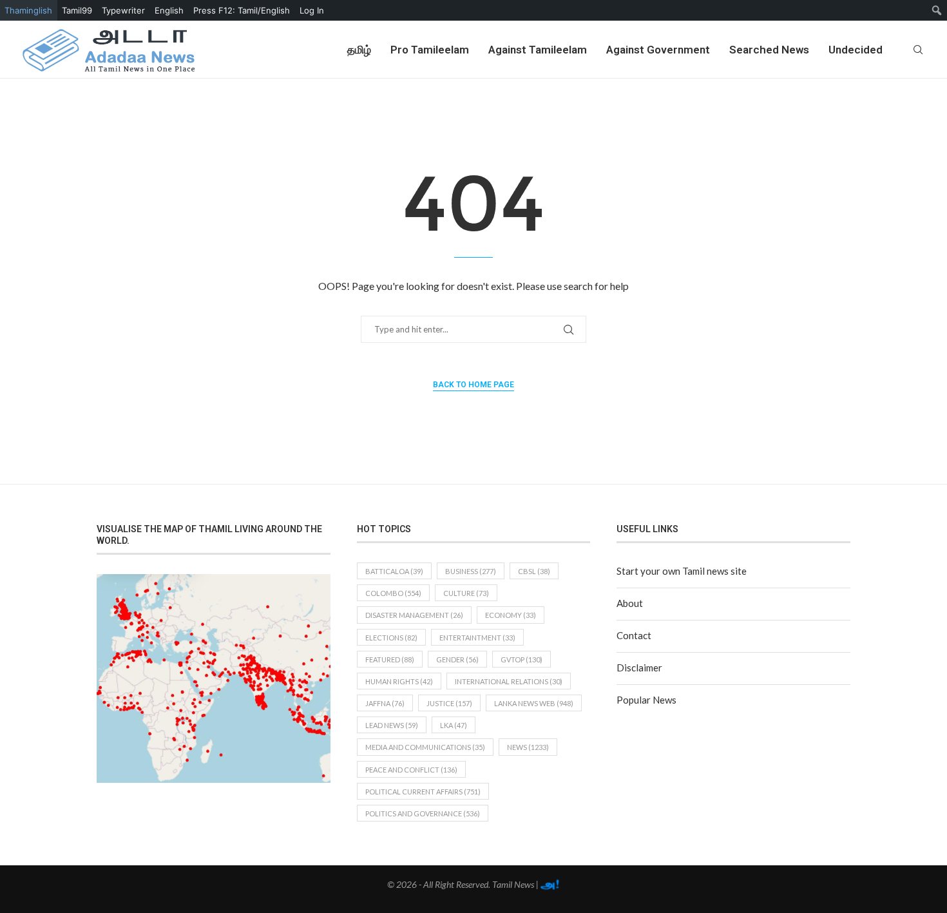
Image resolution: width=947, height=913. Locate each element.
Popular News (646, 700)
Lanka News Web (533, 703)
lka (453, 725)
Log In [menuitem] (312, 10)
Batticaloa (394, 571)
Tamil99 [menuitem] (77, 10)
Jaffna (385, 703)
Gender (457, 659)
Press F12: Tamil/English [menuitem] (241, 10)
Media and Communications (425, 747)
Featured (389, 659)
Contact (634, 635)
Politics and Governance (422, 813)
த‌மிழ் (359, 49)
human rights (399, 681)
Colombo (393, 593)
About (630, 603)
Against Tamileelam (537, 49)
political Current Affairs (423, 791)
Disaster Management (414, 615)
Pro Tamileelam (429, 49)
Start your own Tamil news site (682, 571)
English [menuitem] (169, 10)
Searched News (769, 49)
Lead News (391, 725)
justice (449, 703)
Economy (510, 615)
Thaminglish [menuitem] (28, 10)
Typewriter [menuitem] (123, 10)
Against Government (658, 49)
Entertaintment (477, 637)
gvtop (521, 659)
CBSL (534, 571)
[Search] (918, 49)
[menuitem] (937, 10)
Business (470, 571)
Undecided (855, 49)
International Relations (508, 681)
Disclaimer (639, 667)
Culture (466, 593)
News (528, 747)
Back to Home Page (473, 384)
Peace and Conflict (411, 769)
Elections (391, 637)
